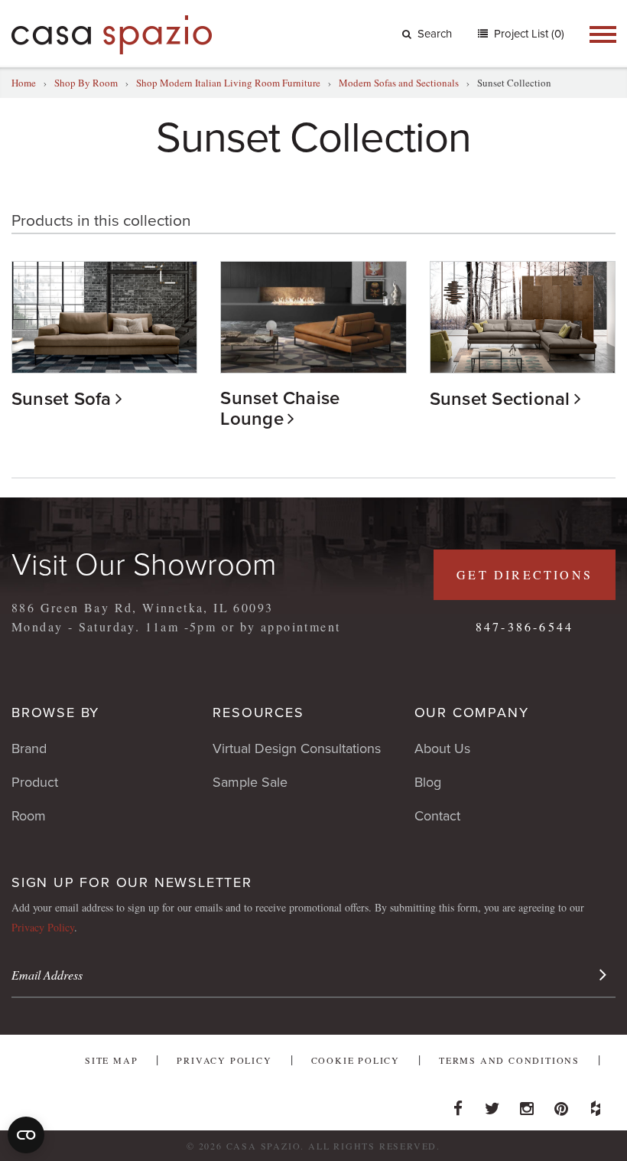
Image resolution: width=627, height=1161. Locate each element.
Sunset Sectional (500, 399)
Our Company (471, 712)
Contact (437, 815)
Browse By (55, 712)
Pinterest (561, 1104)
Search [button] (434, 34)
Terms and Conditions (509, 1060)
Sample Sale (250, 782)
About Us (442, 748)
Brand (29, 748)
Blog (427, 782)
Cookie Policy (355, 1060)
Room (28, 815)
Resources (258, 712)
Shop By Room (86, 83)
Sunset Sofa (61, 399)
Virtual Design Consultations (297, 748)
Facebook (458, 1104)
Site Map (111, 1060)
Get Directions (524, 574)
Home (23, 83)
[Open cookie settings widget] (26, 1135)
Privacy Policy (42, 927)
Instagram (526, 1104)
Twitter (492, 1104)
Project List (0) (527, 34)
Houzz (595, 1104)
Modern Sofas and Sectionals (399, 83)
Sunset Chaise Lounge (279, 408)
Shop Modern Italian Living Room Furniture (228, 83)
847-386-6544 (524, 626)
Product (34, 782)
